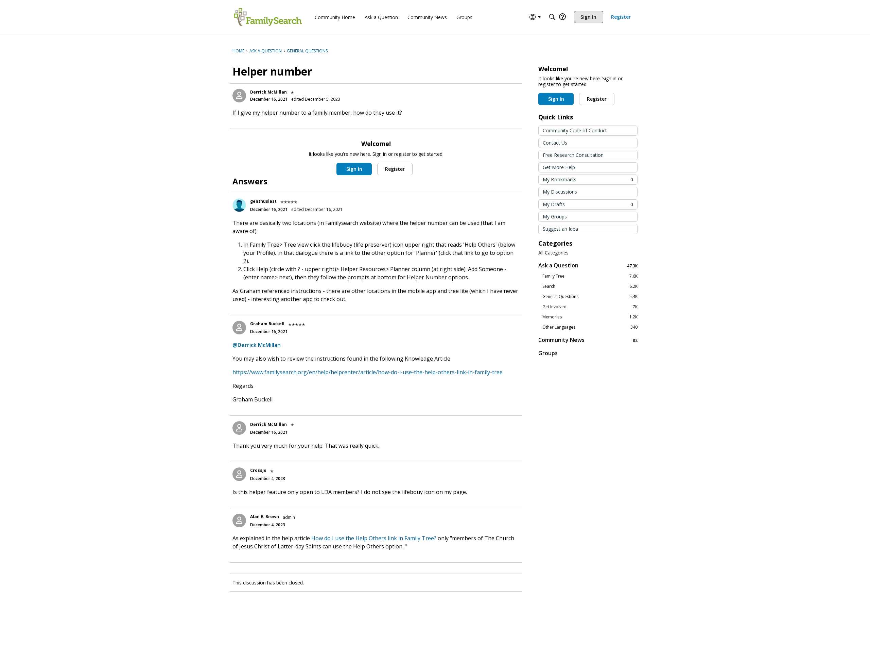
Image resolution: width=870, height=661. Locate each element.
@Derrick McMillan (256, 345)
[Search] (552, 17)
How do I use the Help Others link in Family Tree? (373, 538)
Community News (588, 340)
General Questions (590, 297)
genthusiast (263, 201)
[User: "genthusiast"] (239, 205)
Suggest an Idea (560, 229)
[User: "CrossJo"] (239, 474)
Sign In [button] (354, 169)
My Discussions (560, 191)
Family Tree (590, 276)
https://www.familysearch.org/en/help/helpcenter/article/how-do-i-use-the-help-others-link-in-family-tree (367, 372)
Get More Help (559, 167)
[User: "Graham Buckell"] (239, 327)
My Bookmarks (588, 179)
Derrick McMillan (268, 92)
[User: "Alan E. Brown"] (239, 520)
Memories (590, 317)
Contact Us (555, 142)
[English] (268, 17)
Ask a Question (588, 265)
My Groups (555, 216)
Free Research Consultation (573, 155)
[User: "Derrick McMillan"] (239, 95)
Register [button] (395, 169)
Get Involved (590, 307)
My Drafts (588, 204)
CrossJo (258, 470)
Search (590, 286)
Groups (548, 353)
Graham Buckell (267, 324)
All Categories (553, 253)
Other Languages (590, 327)
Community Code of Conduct (575, 130)
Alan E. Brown (264, 516)
